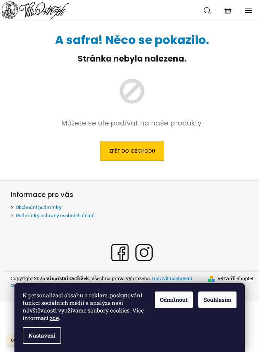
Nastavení (42, 335)
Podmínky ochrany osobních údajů (55, 215)
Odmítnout (174, 299)
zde (54, 317)
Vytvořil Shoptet (235, 278)
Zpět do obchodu (132, 150)
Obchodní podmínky (39, 207)
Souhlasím (217, 299)
